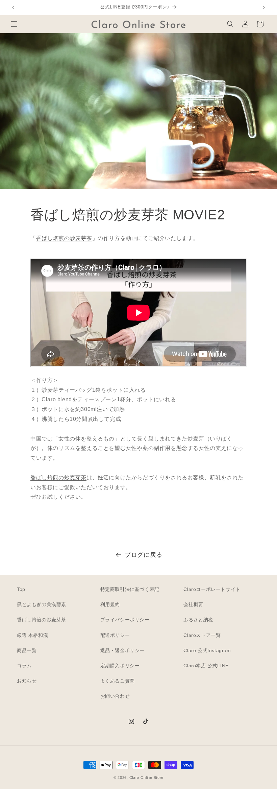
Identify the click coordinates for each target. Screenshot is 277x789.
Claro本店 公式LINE (205, 665)
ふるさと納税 (198, 619)
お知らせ (26, 681)
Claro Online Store (146, 777)
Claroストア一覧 (202, 635)
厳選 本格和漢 (32, 635)
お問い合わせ (115, 696)
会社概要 (193, 604)
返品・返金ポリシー (122, 650)
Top (21, 589)
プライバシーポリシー (125, 619)
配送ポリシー (115, 635)
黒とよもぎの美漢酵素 (41, 604)
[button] (14, 24)
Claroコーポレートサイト (211, 589)
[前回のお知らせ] (13, 7)
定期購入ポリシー (120, 665)
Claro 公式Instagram (207, 650)
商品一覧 (26, 650)
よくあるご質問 (117, 681)
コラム (24, 665)
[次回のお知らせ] (263, 7)
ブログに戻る (143, 554)
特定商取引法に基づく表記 (129, 589)
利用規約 (110, 604)
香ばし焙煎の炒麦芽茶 (64, 238)
